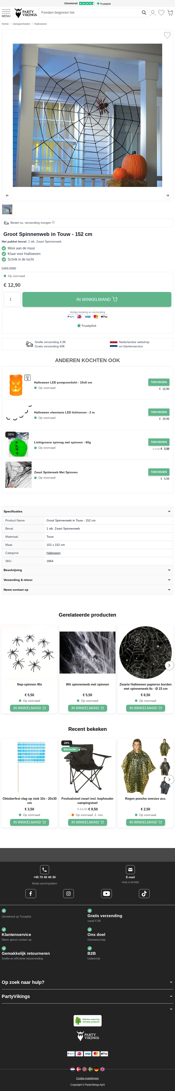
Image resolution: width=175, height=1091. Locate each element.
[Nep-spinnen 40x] (29, 653)
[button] (87, 982)
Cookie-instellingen (87, 1078)
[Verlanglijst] (161, 13)
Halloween (54, 553)
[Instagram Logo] (68, 893)
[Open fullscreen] (87, 115)
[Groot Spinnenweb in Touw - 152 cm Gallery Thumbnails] (7, 209)
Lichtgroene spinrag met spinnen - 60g (62, 442)
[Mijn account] (153, 13)
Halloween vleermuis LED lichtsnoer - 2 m (64, 412)
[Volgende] (167, 195)
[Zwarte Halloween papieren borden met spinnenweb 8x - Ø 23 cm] (146, 653)
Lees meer (9, 267)
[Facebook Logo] (30, 893)
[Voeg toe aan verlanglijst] (167, 35)
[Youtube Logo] (106, 893)
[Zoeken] (144, 12)
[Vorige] (7, 195)
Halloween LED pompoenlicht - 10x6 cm (63, 382)
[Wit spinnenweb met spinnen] (87, 653)
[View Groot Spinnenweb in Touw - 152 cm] (7, 209)
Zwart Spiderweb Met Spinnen (56, 472)
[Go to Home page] (25, 13)
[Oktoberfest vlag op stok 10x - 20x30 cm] (29, 767)
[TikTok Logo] (144, 893)
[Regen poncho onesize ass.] (146, 767)
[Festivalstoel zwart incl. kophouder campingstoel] (87, 767)
